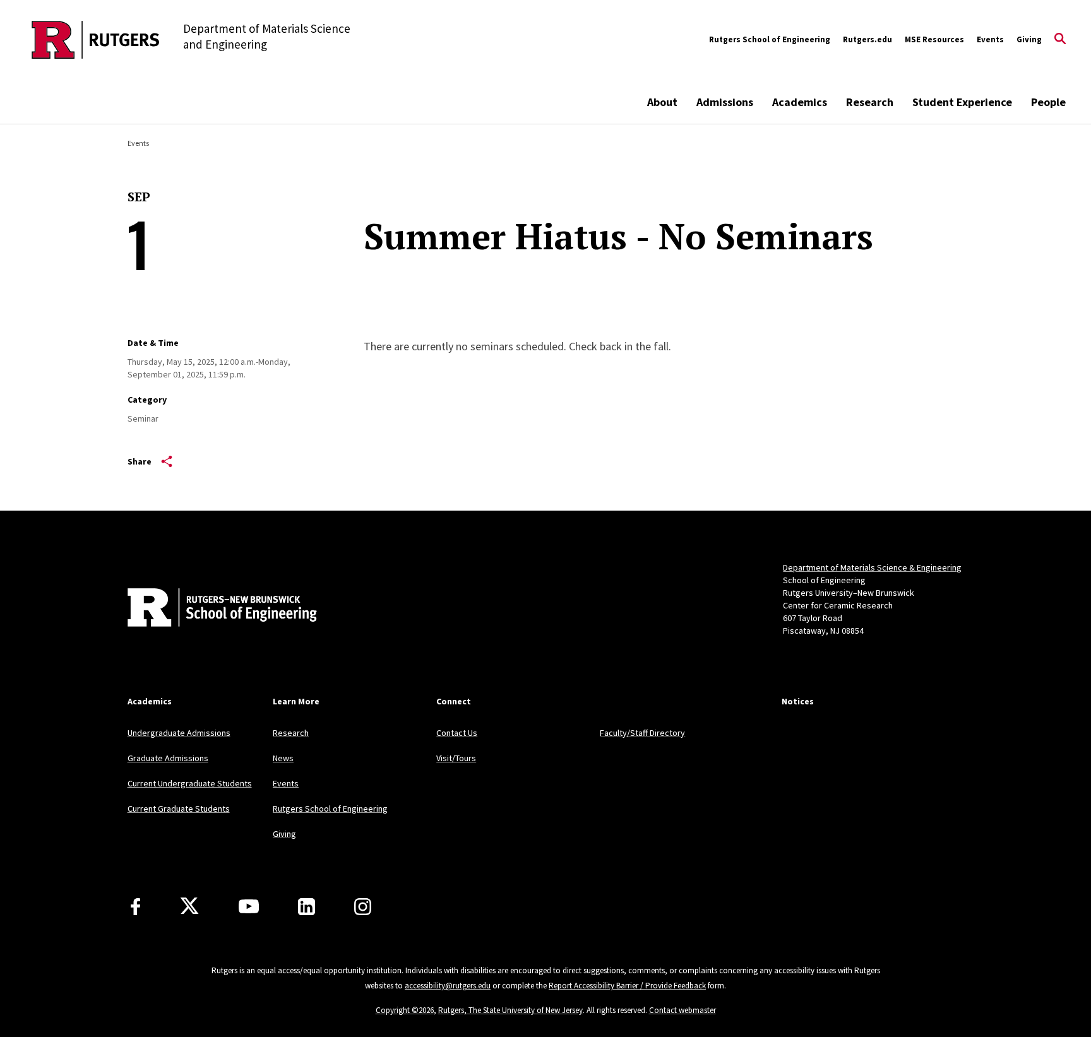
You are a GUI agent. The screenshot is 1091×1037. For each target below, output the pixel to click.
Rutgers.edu (867, 39)
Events (990, 39)
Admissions (724, 102)
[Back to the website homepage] (95, 40)
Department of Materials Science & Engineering (872, 567)
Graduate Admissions (168, 758)
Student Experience (962, 102)
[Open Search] (1060, 40)
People (1048, 102)
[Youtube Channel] (249, 906)
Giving (1029, 39)
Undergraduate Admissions (179, 732)
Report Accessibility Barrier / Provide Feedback (627, 985)
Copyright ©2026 (405, 1010)
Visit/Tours (456, 758)
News (283, 758)
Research (869, 102)
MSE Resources (934, 39)
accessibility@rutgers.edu (448, 985)
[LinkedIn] (306, 906)
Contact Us (456, 732)
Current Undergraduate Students (190, 783)
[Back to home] (211, 609)
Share (140, 461)
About (662, 102)
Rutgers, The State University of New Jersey (510, 1010)
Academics (799, 102)
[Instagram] (362, 906)
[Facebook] (135, 906)
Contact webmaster (682, 1010)
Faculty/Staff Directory (642, 732)
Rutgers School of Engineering (769, 39)
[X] (189, 906)
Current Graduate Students (179, 808)
